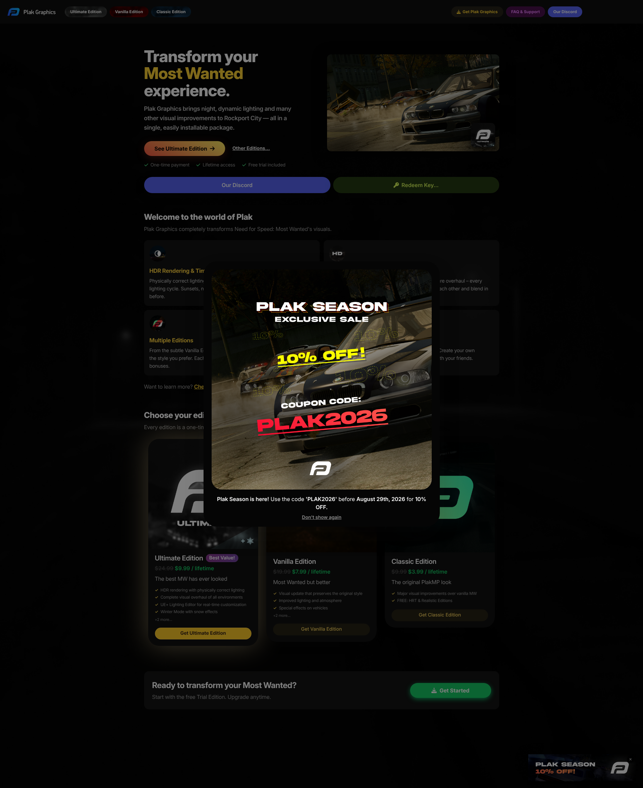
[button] (321, 394)
